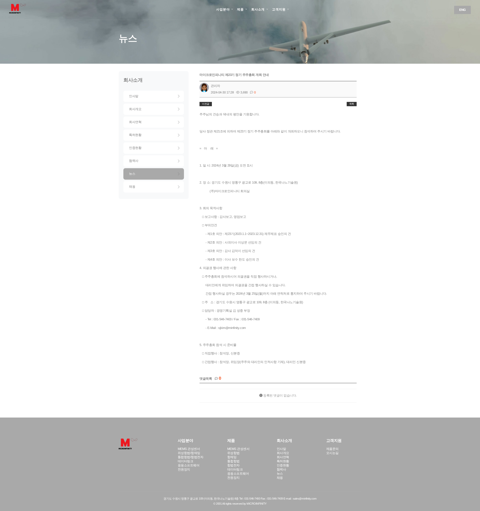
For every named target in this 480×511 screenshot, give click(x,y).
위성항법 (233, 453)
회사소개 (258, 9)
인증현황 (135, 148)
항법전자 (233, 465)
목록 (351, 103)
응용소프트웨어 (189, 465)
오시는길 (332, 453)
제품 (240, 9)
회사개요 (135, 109)
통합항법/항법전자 (190, 457)
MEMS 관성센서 (189, 449)
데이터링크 (185, 461)
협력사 (133, 161)
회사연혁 (135, 122)
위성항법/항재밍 (189, 453)
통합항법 (233, 461)
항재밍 (232, 457)
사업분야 (223, 9)
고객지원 (278, 9)
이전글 (205, 103)
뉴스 (132, 174)
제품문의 (332, 449)
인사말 (133, 96)
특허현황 (135, 135)
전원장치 (184, 469)
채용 (132, 186)
